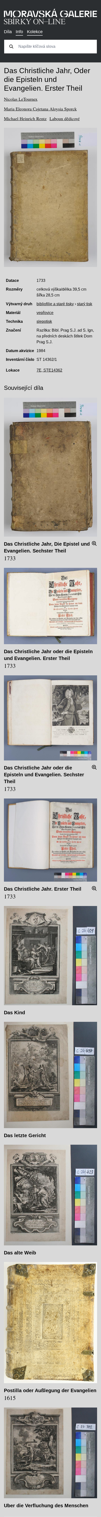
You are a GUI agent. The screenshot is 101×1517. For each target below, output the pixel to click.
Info (19, 31)
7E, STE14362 (49, 370)
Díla (8, 31)
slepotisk (44, 321)
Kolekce (35, 31)
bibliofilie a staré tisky (55, 304)
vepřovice (45, 313)
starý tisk (84, 304)
